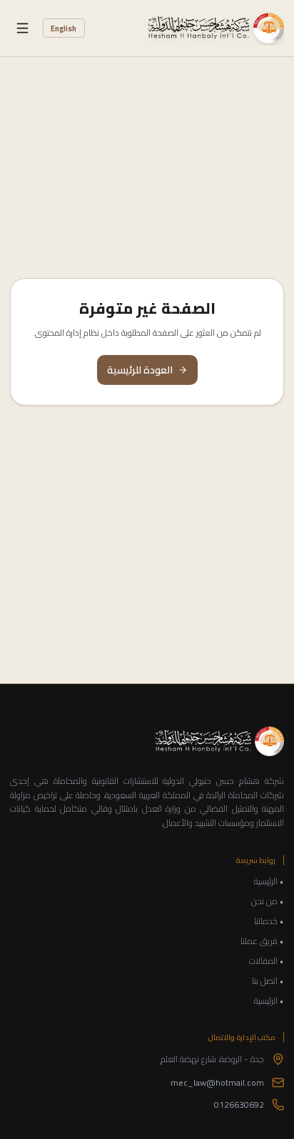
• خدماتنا (269, 921)
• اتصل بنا (268, 981)
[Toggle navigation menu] (22, 28)
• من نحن (267, 901)
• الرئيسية (269, 881)
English (63, 28)
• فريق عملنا (262, 941)
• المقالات (266, 961)
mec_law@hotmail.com (217, 1082)
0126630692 (239, 1104)
